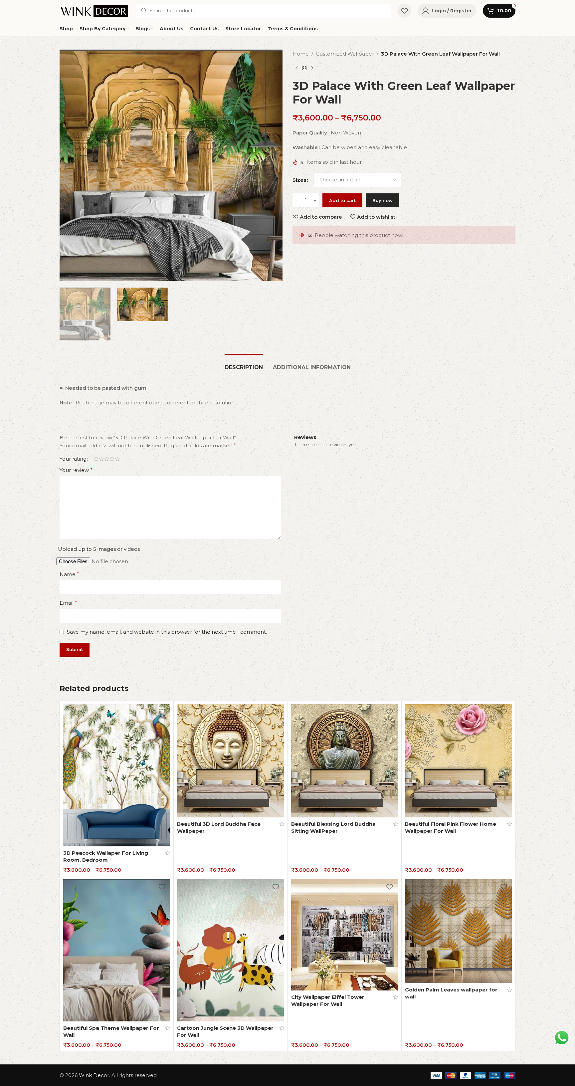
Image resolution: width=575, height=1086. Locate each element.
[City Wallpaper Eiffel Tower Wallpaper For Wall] (344, 935)
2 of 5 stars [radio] (101, 458)
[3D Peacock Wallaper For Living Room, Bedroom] (116, 775)
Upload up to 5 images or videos (99, 549)
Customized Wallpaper (345, 54)
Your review (76, 470)
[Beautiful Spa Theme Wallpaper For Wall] (116, 950)
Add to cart (342, 200)
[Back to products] (304, 69)
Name (69, 574)
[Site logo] (94, 10)
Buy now (382, 200)
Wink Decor (94, 1075)
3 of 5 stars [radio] (106, 458)
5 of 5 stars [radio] (117, 458)
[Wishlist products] (404, 10)
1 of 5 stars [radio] (95, 458)
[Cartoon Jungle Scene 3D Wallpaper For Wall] (230, 950)
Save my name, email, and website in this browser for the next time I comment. (167, 632)
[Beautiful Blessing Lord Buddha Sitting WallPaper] (344, 761)
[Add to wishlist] (161, 711)
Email (68, 603)
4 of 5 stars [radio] (111, 458)
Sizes (299, 180)
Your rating (73, 458)
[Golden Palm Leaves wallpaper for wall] (458, 931)
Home (300, 54)
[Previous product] (296, 69)
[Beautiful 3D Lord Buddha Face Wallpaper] (230, 761)
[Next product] (312, 69)
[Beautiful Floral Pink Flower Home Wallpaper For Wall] (458, 761)
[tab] (244, 364)
